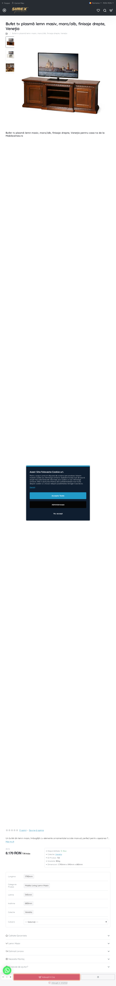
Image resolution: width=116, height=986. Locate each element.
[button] (11, 37)
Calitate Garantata (17, 935)
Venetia (58, 854)
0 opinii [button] (22, 830)
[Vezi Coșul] (111, 10)
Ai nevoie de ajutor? (18, 966)
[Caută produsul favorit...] (105, 10)
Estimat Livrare (15, 951)
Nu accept (58, 513)
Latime (11, 895)
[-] (3, 977)
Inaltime (11, 903)
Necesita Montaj (16, 959)
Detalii (32, 487)
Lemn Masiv (14, 943)
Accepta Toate (58, 496)
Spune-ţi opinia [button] (36, 830)
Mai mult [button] (10, 841)
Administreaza (58, 504)
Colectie (11, 912)
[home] (7, 33)
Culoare (11, 922)
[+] (10, 977)
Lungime (12, 876)
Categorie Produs (12, 885)
